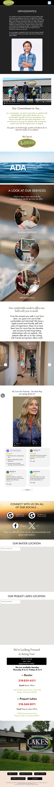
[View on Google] (31, 450)
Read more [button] (9, 481)
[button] (49, 2)
